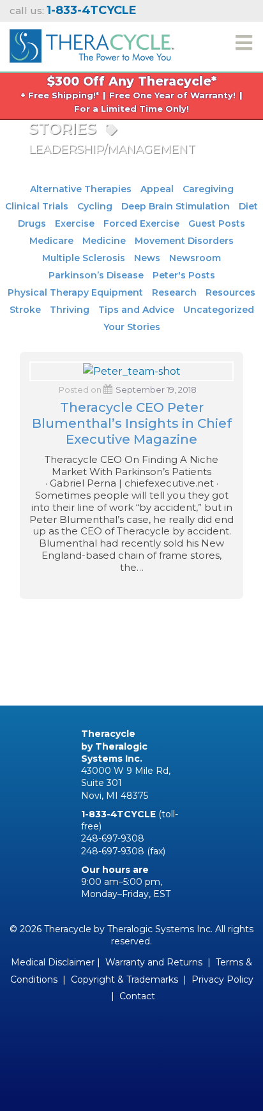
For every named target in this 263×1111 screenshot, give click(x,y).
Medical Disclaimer (52, 962)
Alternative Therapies (81, 189)
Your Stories (131, 327)
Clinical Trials (36, 206)
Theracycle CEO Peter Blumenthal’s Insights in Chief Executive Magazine (132, 423)
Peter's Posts (184, 275)
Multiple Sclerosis (83, 258)
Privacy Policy (222, 979)
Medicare (51, 240)
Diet (248, 206)
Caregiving (208, 189)
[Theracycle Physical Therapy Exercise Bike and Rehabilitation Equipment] (92, 44)
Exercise (74, 223)
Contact (137, 996)
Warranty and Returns (153, 962)
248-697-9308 (112, 838)
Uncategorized (218, 309)
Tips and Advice (136, 309)
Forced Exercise (141, 223)
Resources (230, 292)
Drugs (32, 223)
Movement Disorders (184, 240)
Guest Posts (216, 223)
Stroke (25, 309)
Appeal (157, 189)
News (147, 258)
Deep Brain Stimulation (175, 206)
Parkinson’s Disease (96, 275)
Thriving (69, 309)
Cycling (94, 206)
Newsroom (195, 258)
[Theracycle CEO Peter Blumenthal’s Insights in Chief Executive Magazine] (132, 371)
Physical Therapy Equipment (75, 292)
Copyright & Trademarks (124, 979)
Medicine (104, 240)
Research (174, 292)
